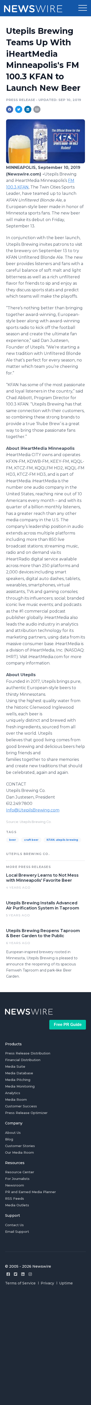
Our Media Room (19, 1152)
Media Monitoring (20, 1086)
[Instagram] (30, 1274)
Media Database (19, 1073)
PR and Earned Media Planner (30, 1192)
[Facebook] (8, 1274)
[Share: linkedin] (28, 109)
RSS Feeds (14, 1198)
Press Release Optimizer (26, 1113)
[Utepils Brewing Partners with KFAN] (45, 162)
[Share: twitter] (18, 109)
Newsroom (14, 1185)
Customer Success (21, 1106)
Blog (9, 1139)
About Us (13, 1133)
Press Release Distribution (27, 1053)
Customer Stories (20, 1146)
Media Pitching (17, 1080)
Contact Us (14, 1225)
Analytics (12, 1093)
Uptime (66, 1283)
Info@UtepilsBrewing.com (32, 810)
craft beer (31, 840)
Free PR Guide (68, 1024)
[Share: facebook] (9, 109)
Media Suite (15, 1066)
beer (12, 840)
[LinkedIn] (23, 1274)
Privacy (47, 1283)
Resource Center (19, 1172)
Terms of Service (20, 1283)
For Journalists (17, 1179)
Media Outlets (17, 1205)
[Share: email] (36, 109)
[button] (82, 8)
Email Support (17, 1231)
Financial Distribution (22, 1060)
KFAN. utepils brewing (62, 840)
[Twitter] (15, 1274)
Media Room (16, 1099)
